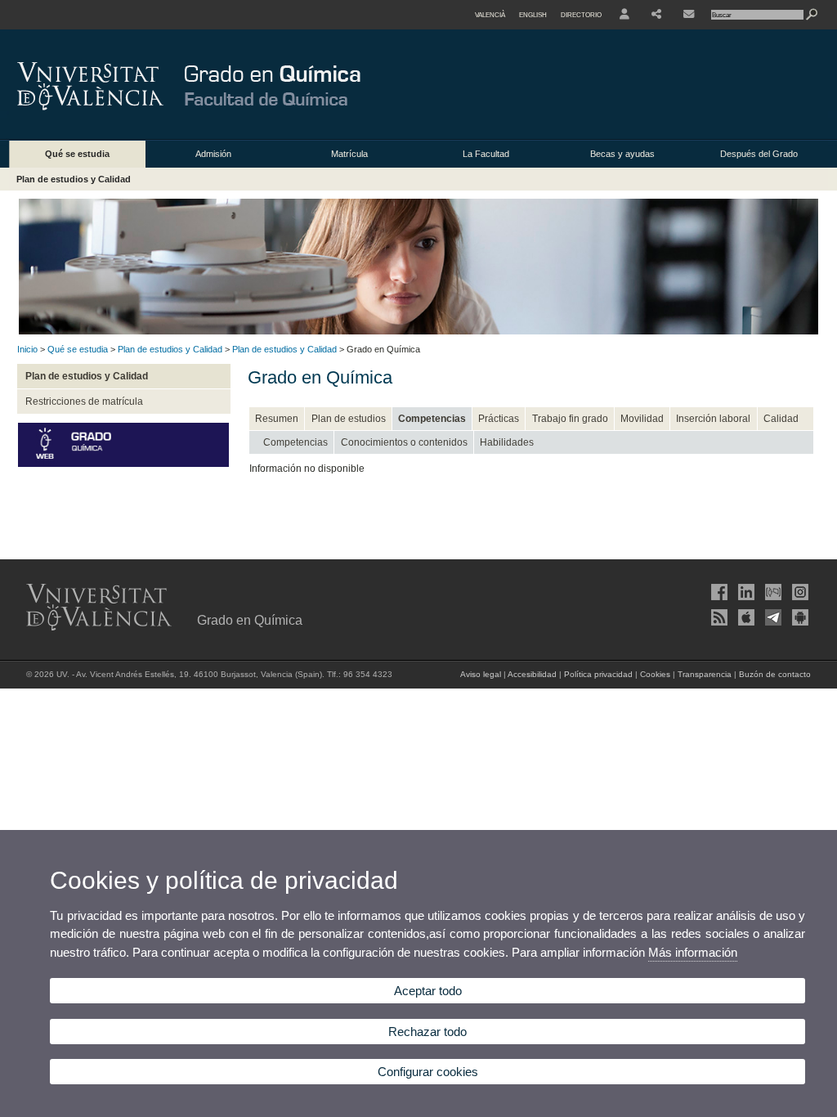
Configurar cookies (428, 1072)
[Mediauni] (771, 592)
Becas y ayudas (622, 154)
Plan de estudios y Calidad (73, 179)
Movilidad (642, 418)
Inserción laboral (713, 418)
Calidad (781, 418)
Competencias (432, 418)
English (533, 15)
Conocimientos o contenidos (404, 442)
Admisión (213, 154)
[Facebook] (717, 592)
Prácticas (498, 418)
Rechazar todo (427, 1031)
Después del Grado (759, 154)
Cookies (655, 674)
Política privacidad (598, 674)
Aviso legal (480, 674)
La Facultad (486, 154)
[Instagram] (798, 592)
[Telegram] (771, 617)
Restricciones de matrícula (84, 401)
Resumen (276, 418)
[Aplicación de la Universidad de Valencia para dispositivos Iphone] (744, 617)
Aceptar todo (428, 991)
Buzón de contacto (775, 674)
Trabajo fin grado (570, 418)
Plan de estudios (348, 418)
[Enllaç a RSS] (717, 617)
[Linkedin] (744, 592)
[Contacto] (688, 14)
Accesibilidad (532, 674)
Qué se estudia (77, 154)
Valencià (490, 15)
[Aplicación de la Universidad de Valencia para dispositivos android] (798, 617)
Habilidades (507, 442)
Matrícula (349, 154)
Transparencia (705, 674)
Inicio (27, 349)
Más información (692, 952)
